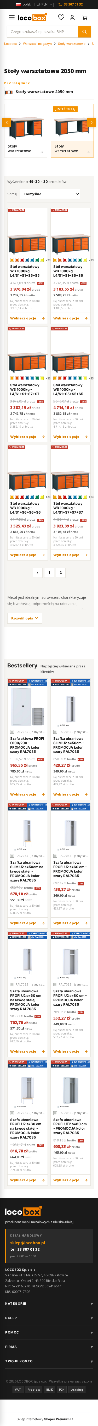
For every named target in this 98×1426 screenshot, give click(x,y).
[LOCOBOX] (32, 17)
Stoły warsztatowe (71, 44)
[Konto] (72, 17)
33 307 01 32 (73, 4)
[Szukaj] (84, 31)
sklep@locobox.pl (27, 1242)
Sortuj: (12, 194)
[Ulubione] (61, 17)
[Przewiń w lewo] (6, 122)
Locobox (10, 44)
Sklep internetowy (43, 1419)
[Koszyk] (85, 17)
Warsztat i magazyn (37, 44)
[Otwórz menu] (11, 17)
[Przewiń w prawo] (91, 122)
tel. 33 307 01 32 (24, 1249)
